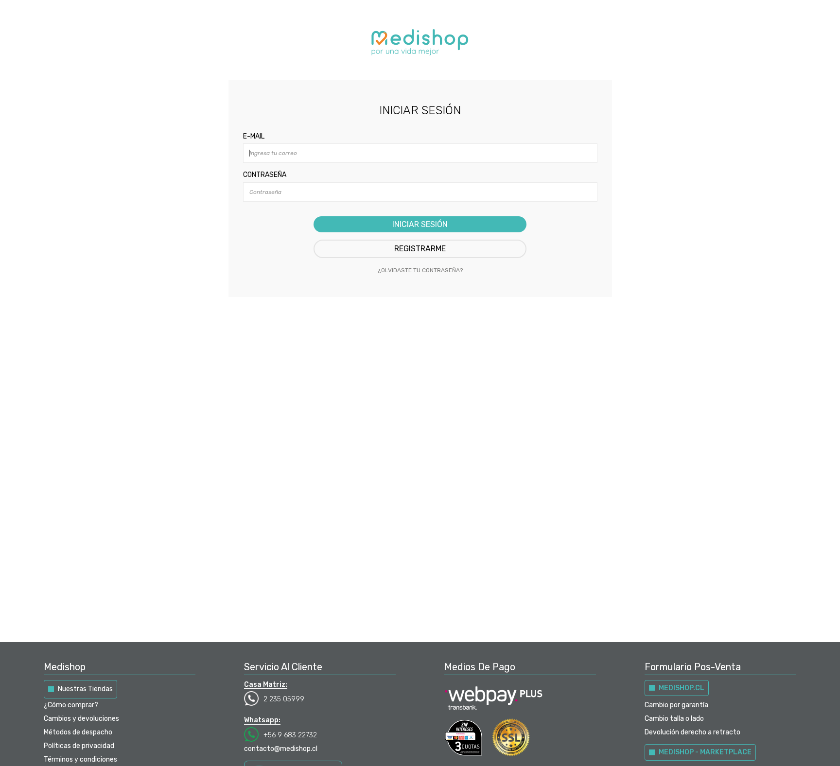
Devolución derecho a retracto (692, 732)
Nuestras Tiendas (85, 689)
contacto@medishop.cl (280, 749)
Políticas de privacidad (79, 746)
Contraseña (264, 175)
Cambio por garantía (676, 705)
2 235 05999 (283, 699)
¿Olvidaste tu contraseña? (420, 270)
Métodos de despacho (78, 732)
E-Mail (253, 136)
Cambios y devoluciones (81, 718)
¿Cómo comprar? (71, 705)
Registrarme (420, 248)
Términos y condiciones (80, 759)
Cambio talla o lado (674, 718)
